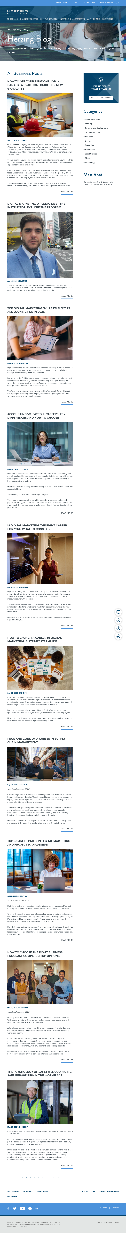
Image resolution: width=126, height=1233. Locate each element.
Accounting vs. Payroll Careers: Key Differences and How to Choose (36, 416)
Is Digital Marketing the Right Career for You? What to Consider (37, 527)
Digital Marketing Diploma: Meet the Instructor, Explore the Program (36, 205)
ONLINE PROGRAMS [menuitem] (29, 19)
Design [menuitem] (88, 141)
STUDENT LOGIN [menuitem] (88, 1191)
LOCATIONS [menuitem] (107, 19)
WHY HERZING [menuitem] (93, 19)
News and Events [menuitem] (92, 119)
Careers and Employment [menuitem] (96, 128)
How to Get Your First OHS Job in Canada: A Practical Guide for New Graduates (35, 85)
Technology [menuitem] (90, 162)
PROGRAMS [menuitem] (12, 19)
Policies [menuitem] (115, 1208)
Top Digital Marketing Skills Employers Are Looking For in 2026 (38, 310)
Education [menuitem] (89, 145)
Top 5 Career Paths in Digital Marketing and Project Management (38, 842)
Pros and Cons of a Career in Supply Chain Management (36, 740)
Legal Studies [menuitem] (91, 154)
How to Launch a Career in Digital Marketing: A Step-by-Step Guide (34, 639)
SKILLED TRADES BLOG (101, 98)
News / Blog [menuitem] (61, 2)
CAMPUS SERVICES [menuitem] (48, 19)
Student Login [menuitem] (89, 2)
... (49, 1178)
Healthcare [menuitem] (90, 149)
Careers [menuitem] (103, 1208)
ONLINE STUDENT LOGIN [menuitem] (109, 1191)
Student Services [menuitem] (92, 132)
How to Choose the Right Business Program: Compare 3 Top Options (35, 954)
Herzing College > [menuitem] (16, 29)
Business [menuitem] (89, 136)
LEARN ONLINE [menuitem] (42, 1191)
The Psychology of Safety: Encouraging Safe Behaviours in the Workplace (39, 1073)
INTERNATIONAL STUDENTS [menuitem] (72, 19)
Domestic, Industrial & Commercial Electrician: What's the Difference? (98, 183)
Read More (67, 191)
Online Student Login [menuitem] (109, 2)
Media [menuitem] (88, 158)
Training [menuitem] (88, 123)
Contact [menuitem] (75, 2)
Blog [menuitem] (26, 29)
